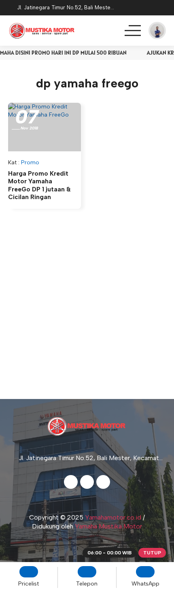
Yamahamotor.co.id (113, 517)
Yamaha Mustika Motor (108, 526)
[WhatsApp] (161, 8)
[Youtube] (103, 482)
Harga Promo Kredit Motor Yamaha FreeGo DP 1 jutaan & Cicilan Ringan (39, 185)
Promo (30, 162)
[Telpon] (140, 8)
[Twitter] (87, 482)
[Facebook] (71, 482)
